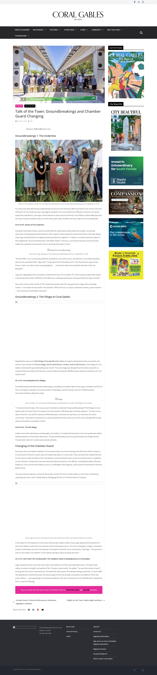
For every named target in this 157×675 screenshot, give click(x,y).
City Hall (86, 590)
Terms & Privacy (72, 631)
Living (82, 30)
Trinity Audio (38, 129)
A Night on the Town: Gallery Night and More (84, 600)
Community (96, 30)
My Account (70, 627)
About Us (96, 627)
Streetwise (69, 30)
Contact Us (97, 631)
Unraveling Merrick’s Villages (34, 380)
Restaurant (38, 30)
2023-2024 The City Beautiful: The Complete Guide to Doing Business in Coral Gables (56, 559)
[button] (45, 30)
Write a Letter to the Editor (103, 659)
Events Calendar (22, 30)
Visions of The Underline (34, 225)
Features (54, 30)
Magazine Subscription (101, 636)
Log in (68, 636)
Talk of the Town (29, 106)
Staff (31, 121)
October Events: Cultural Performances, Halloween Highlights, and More (36, 602)
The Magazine (20, 36)
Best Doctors (113, 30)
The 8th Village (31, 427)
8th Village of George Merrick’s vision (49, 361)
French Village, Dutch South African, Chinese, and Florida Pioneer (60, 364)
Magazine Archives (99, 649)
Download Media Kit (100, 654)
